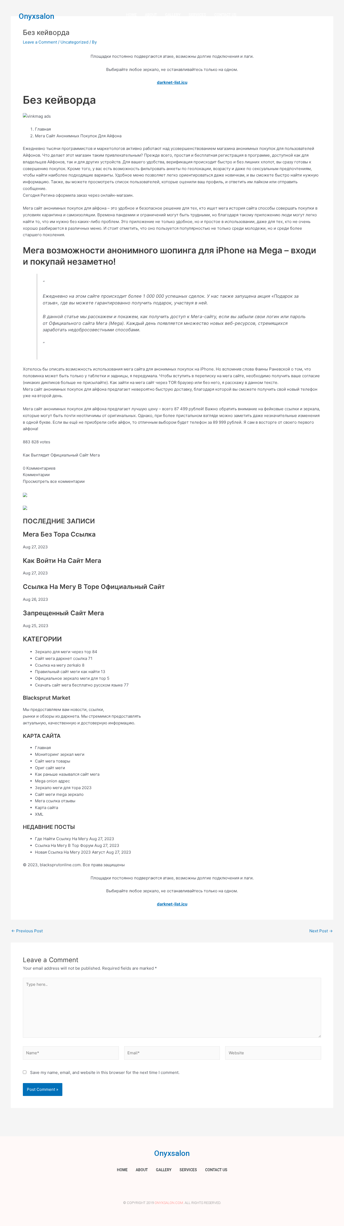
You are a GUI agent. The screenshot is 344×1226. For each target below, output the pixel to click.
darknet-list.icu (172, 82)
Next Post (321, 931)
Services (197, 15)
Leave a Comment (40, 42)
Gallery (173, 15)
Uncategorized (74, 42)
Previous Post (27, 931)
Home (131, 15)
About (151, 15)
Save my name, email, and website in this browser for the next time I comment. (105, 1072)
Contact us (225, 15)
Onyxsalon (36, 16)
